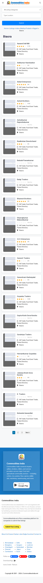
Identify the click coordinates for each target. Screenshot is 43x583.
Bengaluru (8, 545)
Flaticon (14, 565)
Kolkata (29, 543)
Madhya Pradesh (25, 28)
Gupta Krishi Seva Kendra (27, 315)
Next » (28, 432)
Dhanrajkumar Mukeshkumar (22, 219)
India (17, 28)
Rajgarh (35, 28)
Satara (29, 551)
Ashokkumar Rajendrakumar (23, 121)
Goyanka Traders (24, 296)
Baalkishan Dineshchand (26, 141)
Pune (28, 549)
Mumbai (29, 547)
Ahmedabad (9, 543)
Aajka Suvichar (28, 534)
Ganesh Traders (23, 258)
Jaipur (18, 549)
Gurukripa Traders (24, 334)
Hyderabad (20, 547)
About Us (5, 534)
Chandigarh (9, 547)
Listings (11, 28)
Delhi (18, 543)
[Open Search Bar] (40, 3)
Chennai (7, 549)
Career (11, 534)
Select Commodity (21, 10)
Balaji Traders (22, 179)
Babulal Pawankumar (25, 160)
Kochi (18, 551)
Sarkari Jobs (18, 534)
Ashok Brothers (23, 101)
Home (6, 28)
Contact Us (37, 534)
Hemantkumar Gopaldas (26, 354)
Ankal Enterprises (24, 82)
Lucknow (30, 545)
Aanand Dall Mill (23, 43)
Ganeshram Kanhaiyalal (26, 277)
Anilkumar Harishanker (26, 63)
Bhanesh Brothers (24, 199)
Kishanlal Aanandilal (25, 413)
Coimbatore (9, 551)
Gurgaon (19, 545)
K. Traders (21, 394)
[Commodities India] (18, 3)
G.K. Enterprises (23, 239)
